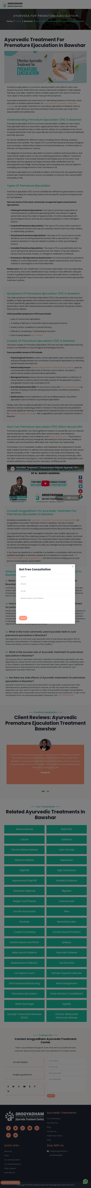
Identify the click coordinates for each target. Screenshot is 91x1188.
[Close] (72, 566)
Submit (23, 618)
